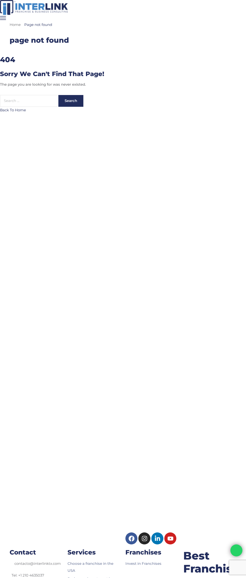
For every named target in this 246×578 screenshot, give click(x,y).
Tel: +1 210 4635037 (28, 575)
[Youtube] (170, 538)
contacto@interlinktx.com (37, 563)
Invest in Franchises (143, 563)
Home (15, 24)
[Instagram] (144, 538)
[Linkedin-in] (157, 538)
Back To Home (13, 110)
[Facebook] (131, 538)
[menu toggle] (3, 18)
